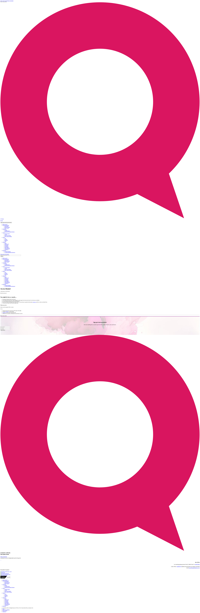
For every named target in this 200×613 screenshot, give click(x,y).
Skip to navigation (10, 0)
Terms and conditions (6, 609)
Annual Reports (7, 248)
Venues (3, 237)
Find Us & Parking (8, 235)
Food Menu (6, 226)
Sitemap (7, 311)
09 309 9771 (179, 566)
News (6, 243)
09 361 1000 (197, 564)
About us (4, 242)
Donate (1, 220)
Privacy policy (4, 610)
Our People (6, 278)
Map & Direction (3, 556)
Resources (4, 250)
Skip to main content (3, 0)
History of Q (7, 277)
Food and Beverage (5, 225)
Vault (5, 241)
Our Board (6, 245)
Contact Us (6, 249)
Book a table (7, 228)
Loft (5, 238)
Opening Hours (7, 233)
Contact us (4, 312)
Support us (4, 262)
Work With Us (7, 247)
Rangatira (6, 240)
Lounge (6, 239)
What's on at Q (4, 224)
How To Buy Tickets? (8, 236)
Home (3, 608)
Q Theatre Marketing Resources (10, 252)
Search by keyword (3, 255)
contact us (34, 302)
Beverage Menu (7, 227)
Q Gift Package (7, 230)
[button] (4, 254)
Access (6, 234)
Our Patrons (7, 246)
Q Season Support (8, 251)
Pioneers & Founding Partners (9, 231)
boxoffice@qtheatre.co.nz (194, 568)
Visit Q (3, 232)
